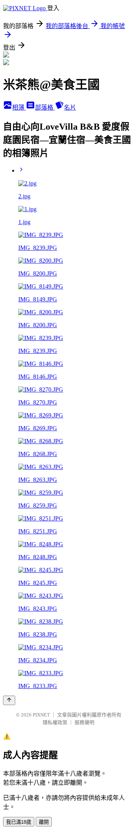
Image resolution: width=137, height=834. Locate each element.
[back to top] (9, 700)
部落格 (45, 107)
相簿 (19, 107)
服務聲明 (84, 722)
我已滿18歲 (18, 822)
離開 (44, 822)
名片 (70, 107)
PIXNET (41, 715)
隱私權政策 (55, 722)
